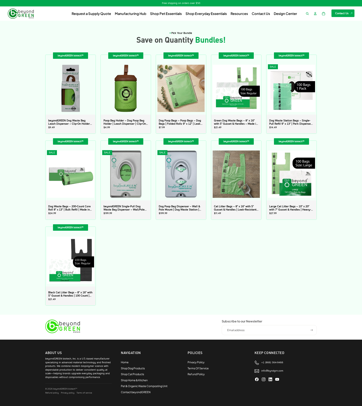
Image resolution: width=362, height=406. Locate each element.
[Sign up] (311, 330)
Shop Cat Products (132, 374)
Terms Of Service (198, 368)
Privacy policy (67, 393)
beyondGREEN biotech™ (65, 389)
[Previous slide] (51, 88)
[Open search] (307, 13)
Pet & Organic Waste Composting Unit (144, 386)
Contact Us (342, 13)
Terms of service (84, 393)
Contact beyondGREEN (135, 392)
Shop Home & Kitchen (134, 380)
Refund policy (52, 393)
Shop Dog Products (133, 368)
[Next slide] (90, 88)
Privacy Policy (196, 362)
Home (125, 362)
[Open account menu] (315, 13)
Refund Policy (196, 374)
